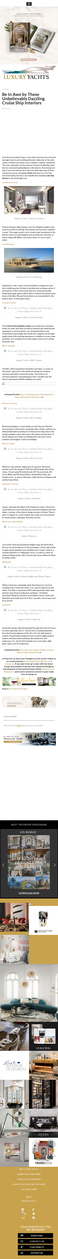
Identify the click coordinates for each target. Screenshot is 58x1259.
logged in (20, 725)
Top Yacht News (29, 1189)
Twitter (37, 661)
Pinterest (46, 661)
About (29, 1197)
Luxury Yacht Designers (29, 1174)
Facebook (28, 661)
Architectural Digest (18, 689)
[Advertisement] (29, 132)
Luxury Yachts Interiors (29, 1179)
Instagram (9, 664)
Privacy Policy (29, 1201)
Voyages (5, 89)
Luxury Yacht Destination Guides (29, 1184)
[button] (55, 865)
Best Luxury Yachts (29, 1169)
